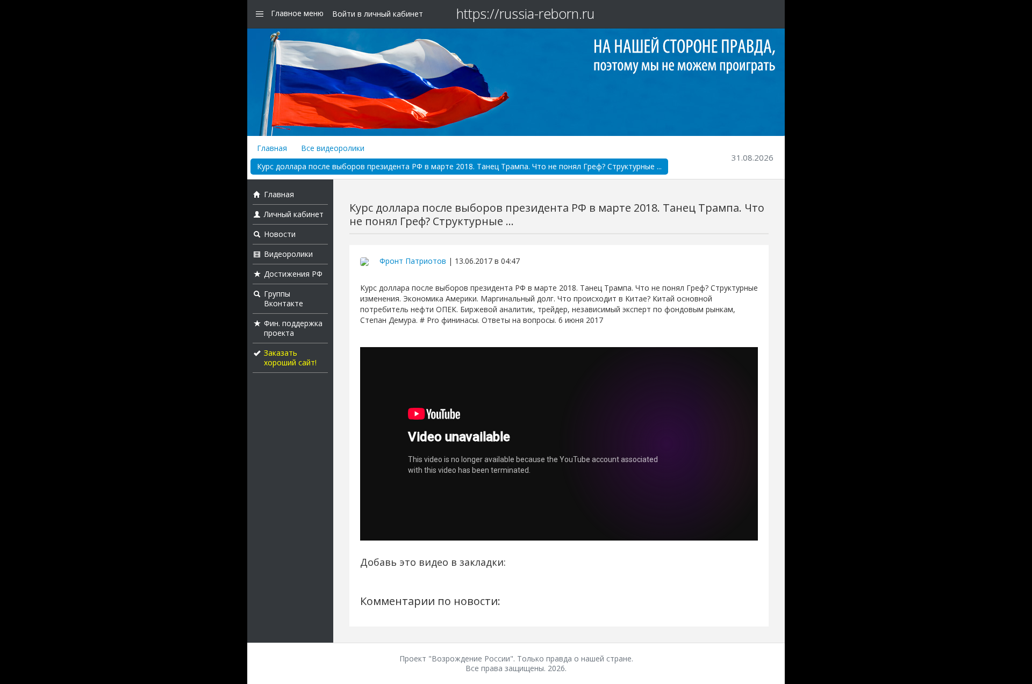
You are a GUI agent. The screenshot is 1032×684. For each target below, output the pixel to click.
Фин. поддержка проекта (293, 328)
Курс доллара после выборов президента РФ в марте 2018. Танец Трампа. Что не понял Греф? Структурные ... (459, 166)
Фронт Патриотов (412, 261)
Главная (272, 148)
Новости (280, 234)
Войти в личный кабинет (377, 14)
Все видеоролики (332, 148)
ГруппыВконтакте (283, 298)
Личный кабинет (294, 214)
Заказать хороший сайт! (290, 358)
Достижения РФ (293, 274)
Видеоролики (288, 254)
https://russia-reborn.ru (525, 13)
